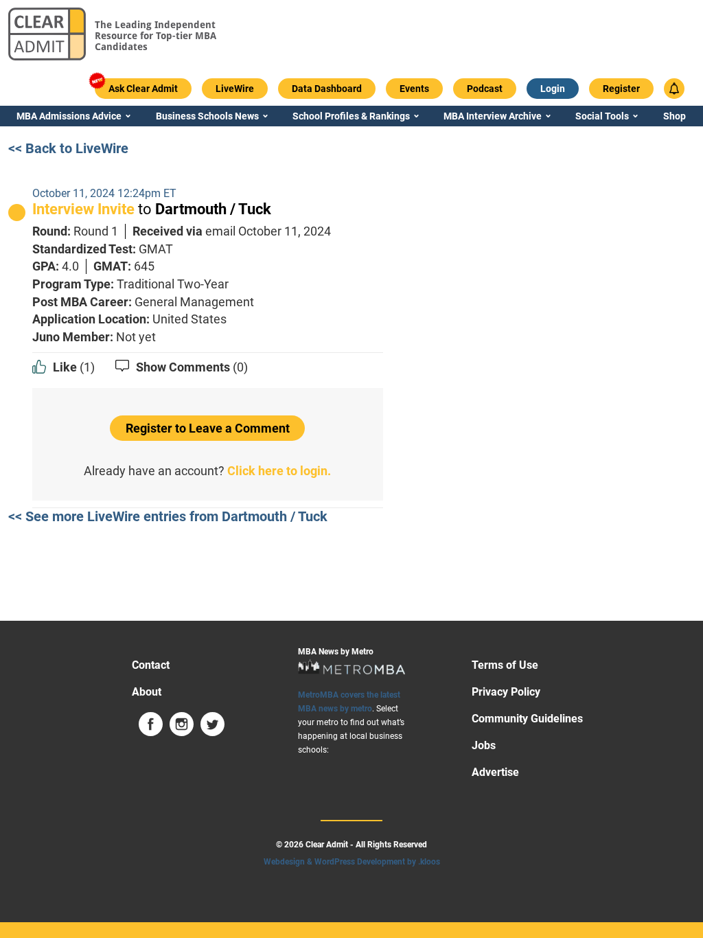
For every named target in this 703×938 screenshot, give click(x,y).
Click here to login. (279, 471)
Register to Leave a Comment (208, 428)
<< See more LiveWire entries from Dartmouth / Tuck (167, 516)
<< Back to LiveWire (68, 148)
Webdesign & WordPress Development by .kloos (352, 862)
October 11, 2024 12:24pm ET (104, 193)
